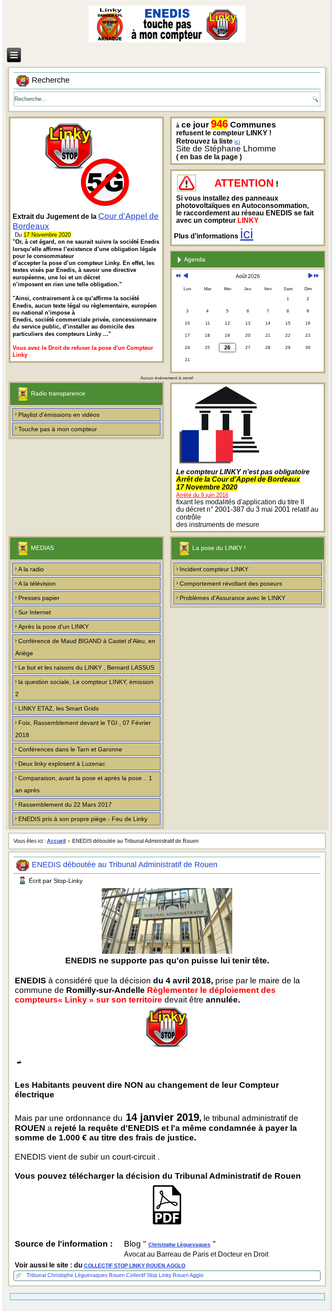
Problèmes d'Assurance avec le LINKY (232, 597)
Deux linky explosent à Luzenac (61, 763)
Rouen (117, 1275)
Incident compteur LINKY (214, 569)
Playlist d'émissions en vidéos (59, 414)
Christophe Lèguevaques (179, 1245)
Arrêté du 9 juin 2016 (202, 495)
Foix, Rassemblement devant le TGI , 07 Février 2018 (83, 728)
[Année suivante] (316, 276)
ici (237, 141)
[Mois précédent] (185, 276)
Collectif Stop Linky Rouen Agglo (165, 1275)
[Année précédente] (178, 276)
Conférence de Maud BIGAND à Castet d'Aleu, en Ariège (85, 647)
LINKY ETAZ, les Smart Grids (58, 708)
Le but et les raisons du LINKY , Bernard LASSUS (86, 667)
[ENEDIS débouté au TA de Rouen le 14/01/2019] (167, 1225)
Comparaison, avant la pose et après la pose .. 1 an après (83, 784)
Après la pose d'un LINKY (53, 626)
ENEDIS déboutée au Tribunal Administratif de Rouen (124, 864)
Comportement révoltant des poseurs (231, 583)
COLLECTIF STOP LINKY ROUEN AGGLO (134, 1266)
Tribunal (37, 1275)
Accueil (56, 841)
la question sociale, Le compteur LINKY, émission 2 (84, 687)
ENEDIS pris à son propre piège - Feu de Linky (82, 818)
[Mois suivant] (310, 276)
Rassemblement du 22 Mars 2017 (65, 804)
